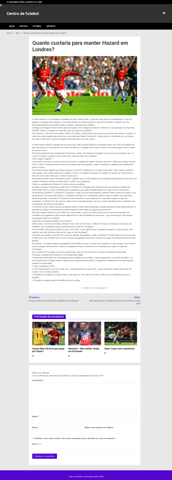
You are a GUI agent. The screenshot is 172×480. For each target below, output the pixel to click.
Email (35, 427)
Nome (35, 416)
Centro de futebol (23, 13)
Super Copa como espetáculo (119, 348)
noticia (23, 26)
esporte (51, 26)
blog (11, 26)
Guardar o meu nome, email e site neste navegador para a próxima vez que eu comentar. (75, 438)
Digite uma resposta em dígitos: (99, 427)
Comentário (38, 380)
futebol (37, 26)
